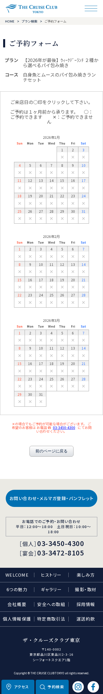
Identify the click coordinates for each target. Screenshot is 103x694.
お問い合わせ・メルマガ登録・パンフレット (51, 498)
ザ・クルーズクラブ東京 (31, 8)
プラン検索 (29, 21)
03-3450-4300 (64, 427)
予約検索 (55, 686)
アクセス (21, 686)
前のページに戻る (51, 451)
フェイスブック (93, 687)
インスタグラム (78, 687)
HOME (9, 21)
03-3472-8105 (60, 552)
